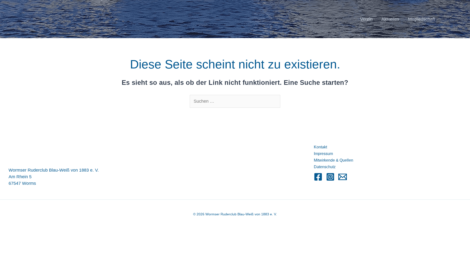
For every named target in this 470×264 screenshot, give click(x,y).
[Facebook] (318, 177)
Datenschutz (325, 167)
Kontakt (320, 147)
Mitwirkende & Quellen (333, 160)
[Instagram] (330, 177)
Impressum (323, 154)
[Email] (342, 177)
